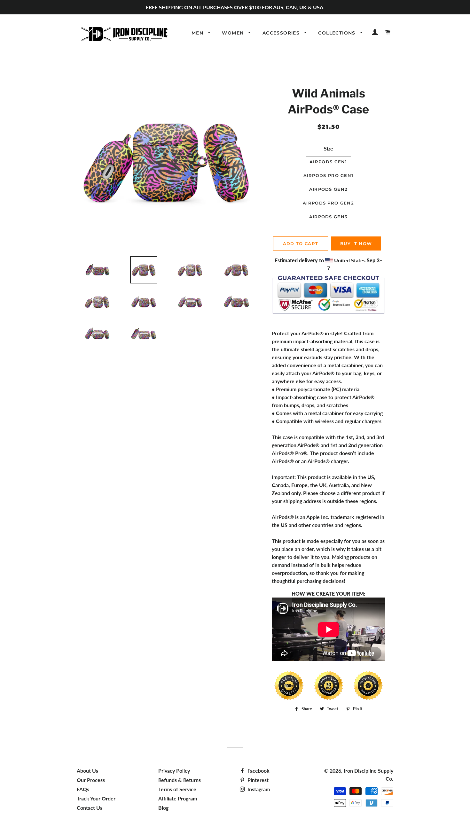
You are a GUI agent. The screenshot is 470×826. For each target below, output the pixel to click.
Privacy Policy (174, 771)
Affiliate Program (177, 798)
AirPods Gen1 (328, 161)
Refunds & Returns (179, 780)
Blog (163, 808)
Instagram (258, 789)
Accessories (282, 33)
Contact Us (89, 808)
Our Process (91, 780)
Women (233, 33)
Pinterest (257, 780)
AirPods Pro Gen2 (328, 202)
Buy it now (356, 243)
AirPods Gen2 (328, 189)
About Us (87, 771)
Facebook (258, 771)
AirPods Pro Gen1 (328, 175)
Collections (337, 33)
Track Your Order (96, 798)
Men (198, 33)
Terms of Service (177, 789)
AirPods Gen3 (328, 216)
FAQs (83, 789)
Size (328, 148)
